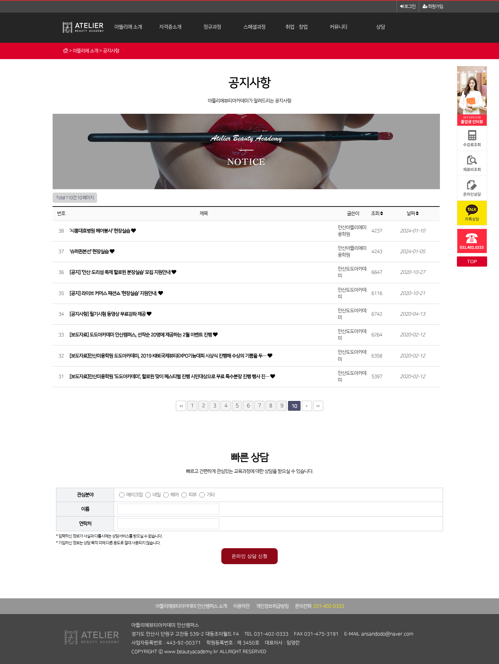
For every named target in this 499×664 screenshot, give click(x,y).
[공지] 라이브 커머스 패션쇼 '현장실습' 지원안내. (114, 293)
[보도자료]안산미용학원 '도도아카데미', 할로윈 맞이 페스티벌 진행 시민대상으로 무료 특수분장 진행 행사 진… (170, 376)
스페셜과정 (254, 27)
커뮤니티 (338, 27)
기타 (210, 495)
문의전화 (319, 606)
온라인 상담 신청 (249, 556)
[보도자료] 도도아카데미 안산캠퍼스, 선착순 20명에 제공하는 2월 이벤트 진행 (141, 335)
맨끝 (318, 406)
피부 (192, 495)
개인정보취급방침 (272, 606)
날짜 (411, 213)
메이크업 (134, 495)
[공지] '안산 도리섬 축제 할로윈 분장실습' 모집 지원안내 (120, 272)
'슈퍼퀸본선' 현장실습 (90, 251)
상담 (380, 27)
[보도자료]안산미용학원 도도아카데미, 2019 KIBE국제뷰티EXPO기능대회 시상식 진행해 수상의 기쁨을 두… (168, 356)
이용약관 (241, 606)
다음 (307, 406)
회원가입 (435, 6)
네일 (156, 495)
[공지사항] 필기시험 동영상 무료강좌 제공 (108, 314)
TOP (472, 261)
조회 (375, 213)
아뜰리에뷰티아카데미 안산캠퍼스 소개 (191, 606)
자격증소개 (170, 27)
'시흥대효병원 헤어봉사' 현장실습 (100, 231)
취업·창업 (296, 27)
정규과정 (212, 27)
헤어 (174, 495)
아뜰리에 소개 (128, 27)
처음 (181, 406)
